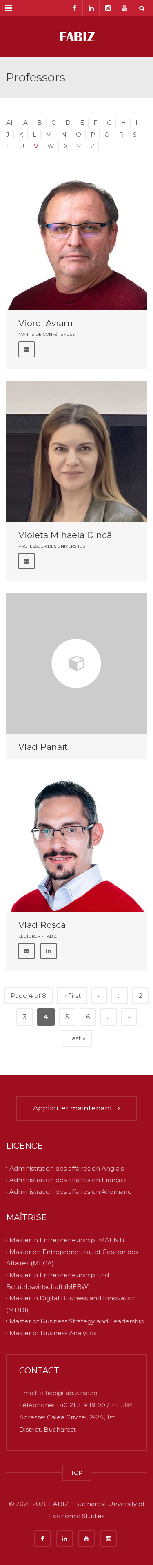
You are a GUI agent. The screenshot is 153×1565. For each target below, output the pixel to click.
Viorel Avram (45, 323)
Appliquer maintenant (74, 1108)
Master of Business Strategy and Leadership (76, 1321)
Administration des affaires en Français (67, 1180)
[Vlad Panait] (76, 663)
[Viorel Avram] (76, 240)
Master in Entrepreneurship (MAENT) (66, 1240)
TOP (76, 1472)
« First (72, 995)
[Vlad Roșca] (76, 841)
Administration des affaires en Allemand (70, 1191)
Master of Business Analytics (52, 1332)
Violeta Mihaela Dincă (65, 535)
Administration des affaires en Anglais (66, 1168)
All (10, 122)
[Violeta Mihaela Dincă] (76, 451)
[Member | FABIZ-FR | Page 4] (76, 36)
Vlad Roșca (42, 925)
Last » (76, 1038)
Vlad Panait (43, 747)
